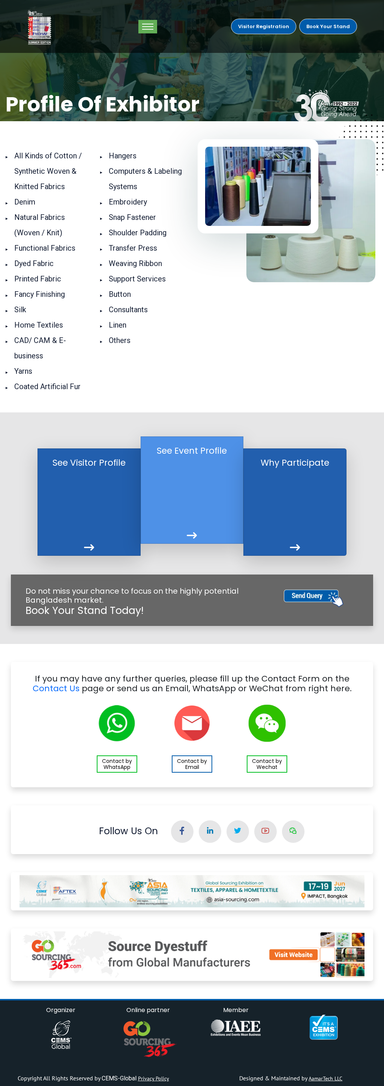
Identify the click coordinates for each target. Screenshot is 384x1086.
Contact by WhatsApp (117, 764)
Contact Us (56, 688)
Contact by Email (192, 764)
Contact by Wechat (267, 764)
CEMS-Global (120, 1078)
